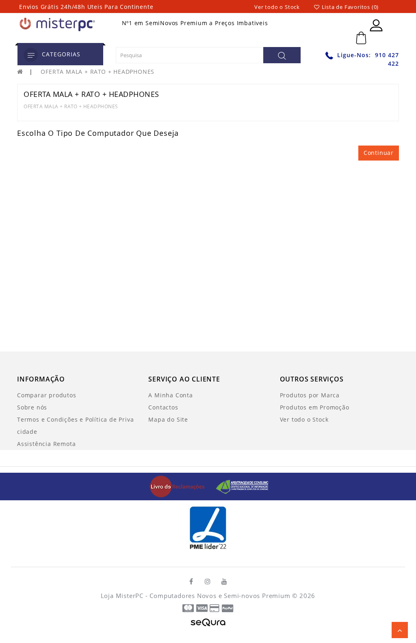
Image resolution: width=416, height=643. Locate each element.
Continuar (379, 152)
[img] (180, 486)
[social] (191, 581)
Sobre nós (32, 407)
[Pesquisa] (282, 55)
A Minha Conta (170, 395)
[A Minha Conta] (376, 25)
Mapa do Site (168, 419)
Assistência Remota (46, 444)
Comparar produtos (46, 395)
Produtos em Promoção (314, 407)
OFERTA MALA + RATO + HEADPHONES (97, 71)
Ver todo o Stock (277, 7)
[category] (31, 55)
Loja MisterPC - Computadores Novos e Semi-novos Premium (195, 596)
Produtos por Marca (310, 395)
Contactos (163, 407)
